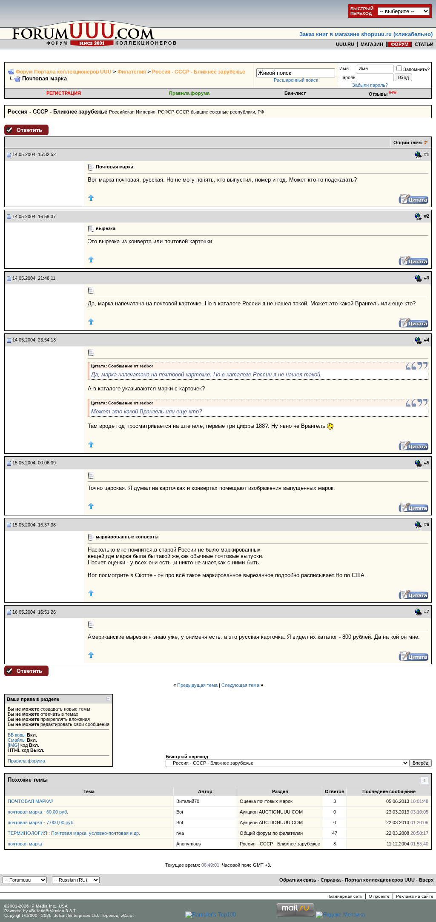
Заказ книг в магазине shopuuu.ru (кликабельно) (366, 34)
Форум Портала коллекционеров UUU (64, 72)
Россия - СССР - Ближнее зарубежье (198, 72)
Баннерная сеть (346, 896)
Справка (331, 879)
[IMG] (13, 745)
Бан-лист (295, 93)
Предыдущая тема (197, 685)
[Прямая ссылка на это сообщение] (418, 155)
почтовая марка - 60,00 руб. (38, 811)
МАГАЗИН (372, 44)
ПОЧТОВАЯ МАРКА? (30, 801)
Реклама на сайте (414, 896)
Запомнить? (416, 69)
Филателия (132, 72)
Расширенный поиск (296, 80)
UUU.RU (345, 44)
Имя (344, 68)
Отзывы (382, 94)
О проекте (379, 896)
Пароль (347, 77)
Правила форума (189, 93)
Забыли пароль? (370, 85)
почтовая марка (25, 843)
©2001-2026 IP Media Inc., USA (36, 906)
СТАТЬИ (424, 44)
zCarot (127, 915)
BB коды (17, 734)
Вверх (426, 879)
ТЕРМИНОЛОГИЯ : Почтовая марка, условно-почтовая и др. (74, 833)
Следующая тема (240, 685)
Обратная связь (297, 879)
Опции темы (407, 142)
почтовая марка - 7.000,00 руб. (41, 822)
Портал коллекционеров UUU (380, 879)
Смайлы (17, 740)
